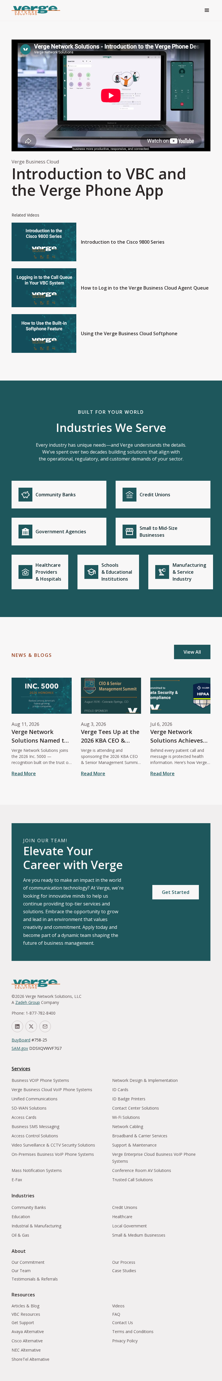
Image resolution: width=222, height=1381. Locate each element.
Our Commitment (28, 1262)
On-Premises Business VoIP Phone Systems (53, 1154)
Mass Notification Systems (37, 1170)
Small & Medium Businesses (138, 1235)
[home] (36, 10)
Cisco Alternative (27, 1340)
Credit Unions (124, 1207)
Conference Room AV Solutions (141, 1170)
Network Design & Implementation (145, 1080)
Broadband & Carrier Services (139, 1135)
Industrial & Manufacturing (36, 1226)
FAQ (116, 1314)
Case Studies (124, 1270)
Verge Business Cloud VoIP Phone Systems (52, 1089)
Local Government (129, 1226)
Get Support (23, 1322)
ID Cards (120, 1089)
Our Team (21, 1270)
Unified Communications (35, 1099)
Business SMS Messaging (35, 1126)
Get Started (175, 892)
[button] (207, 10)
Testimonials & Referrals (35, 1279)
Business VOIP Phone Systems (40, 1080)
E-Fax (17, 1179)
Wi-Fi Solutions (126, 1117)
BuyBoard (21, 1040)
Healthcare (122, 1216)
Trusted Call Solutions (132, 1179)
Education (21, 1216)
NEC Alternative (26, 1350)
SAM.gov (20, 1048)
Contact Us (122, 1322)
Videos (118, 1306)
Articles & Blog (25, 1306)
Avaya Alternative (28, 1331)
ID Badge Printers (128, 1099)
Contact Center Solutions (135, 1108)
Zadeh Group (27, 1002)
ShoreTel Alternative (30, 1359)
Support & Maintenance (134, 1145)
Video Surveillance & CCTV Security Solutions (53, 1145)
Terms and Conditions (132, 1331)
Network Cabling (127, 1126)
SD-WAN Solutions (29, 1108)
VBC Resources (26, 1314)
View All (192, 652)
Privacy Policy (125, 1340)
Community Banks (29, 1207)
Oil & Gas (20, 1235)
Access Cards (24, 1117)
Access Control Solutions (35, 1135)
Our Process (123, 1262)
